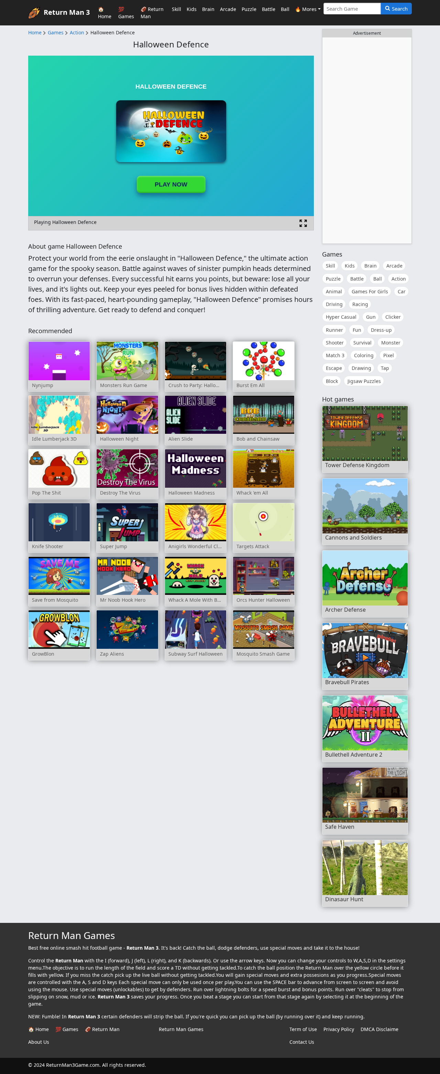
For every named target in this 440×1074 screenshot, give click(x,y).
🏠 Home (104, 13)
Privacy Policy (338, 1029)
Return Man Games (181, 1029)
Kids (192, 9)
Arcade (228, 9)
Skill (176, 9)
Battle (268, 9)
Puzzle (249, 9)
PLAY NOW (171, 184)
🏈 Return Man (152, 13)
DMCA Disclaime (379, 1029)
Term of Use (303, 1029)
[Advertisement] (366, 140)
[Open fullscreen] (303, 223)
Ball (285, 9)
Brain (208, 9)
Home (35, 32)
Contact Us (301, 1042)
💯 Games (126, 13)
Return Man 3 (67, 11)
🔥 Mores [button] (306, 9)
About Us (38, 1042)
